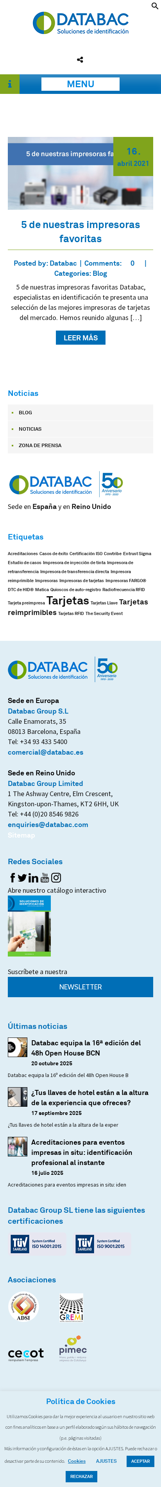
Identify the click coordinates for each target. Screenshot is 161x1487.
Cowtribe (113, 553)
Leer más (81, 337)
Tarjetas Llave (104, 603)
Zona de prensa (40, 445)
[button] (155, 7)
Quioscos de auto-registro (75, 589)
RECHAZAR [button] (81, 1476)
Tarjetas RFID (71, 613)
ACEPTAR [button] (140, 1461)
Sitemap (21, 835)
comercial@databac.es (45, 752)
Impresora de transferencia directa (74, 571)
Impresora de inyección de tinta (74, 562)
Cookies (77, 1461)
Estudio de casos (24, 562)
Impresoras (46, 580)
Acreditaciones (23, 553)
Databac (63, 263)
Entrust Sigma (137, 553)
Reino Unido (91, 506)
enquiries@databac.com (48, 824)
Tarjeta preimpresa (26, 603)
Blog (100, 273)
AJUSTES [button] (106, 1461)
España (44, 506)
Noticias (30, 429)
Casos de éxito (53, 553)
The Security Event (104, 613)
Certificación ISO (86, 553)
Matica (42, 589)
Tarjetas (68, 600)
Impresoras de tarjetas (81, 580)
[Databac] (81, 31)
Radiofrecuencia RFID (123, 589)
